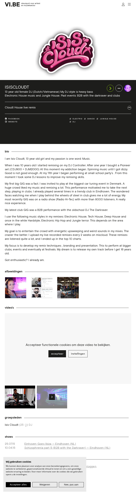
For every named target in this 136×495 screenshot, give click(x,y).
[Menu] (129, 4)
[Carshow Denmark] (68, 287)
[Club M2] (15, 287)
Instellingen (78, 353)
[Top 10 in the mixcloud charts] (41, 287)
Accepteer (57, 353)
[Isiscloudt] (127, 88)
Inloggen (90, 466)
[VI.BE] (22, 4)
